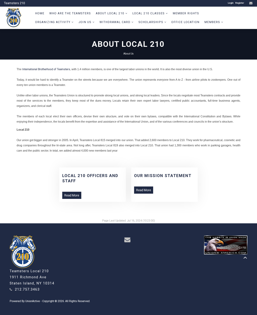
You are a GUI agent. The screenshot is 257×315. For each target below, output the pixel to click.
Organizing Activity (53, 22)
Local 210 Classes (149, 13)
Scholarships (151, 22)
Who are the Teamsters (70, 13)
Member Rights (186, 13)
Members (212, 22)
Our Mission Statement (162, 175)
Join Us (85, 22)
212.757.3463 (27, 289)
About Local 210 (110, 13)
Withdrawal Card (115, 22)
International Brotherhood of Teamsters (46, 69)
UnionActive (32, 301)
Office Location (185, 22)
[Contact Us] (251, 3)
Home (39, 13)
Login (230, 3)
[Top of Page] (245, 257)
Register (239, 3)
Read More (71, 195)
